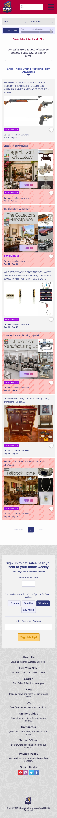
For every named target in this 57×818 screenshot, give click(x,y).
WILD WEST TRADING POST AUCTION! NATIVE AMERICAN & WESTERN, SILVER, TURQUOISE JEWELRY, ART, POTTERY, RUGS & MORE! (27, 275)
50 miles (43, 603)
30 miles (28, 603)
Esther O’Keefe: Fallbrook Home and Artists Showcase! (24, 463)
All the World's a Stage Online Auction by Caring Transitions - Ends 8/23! (26, 400)
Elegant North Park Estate (16, 146)
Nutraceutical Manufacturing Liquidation (22, 335)
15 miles (14, 603)
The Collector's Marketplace (17, 209)
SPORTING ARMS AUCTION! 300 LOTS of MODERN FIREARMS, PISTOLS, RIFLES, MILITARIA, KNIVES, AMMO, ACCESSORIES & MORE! (26, 88)
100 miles (28, 610)
